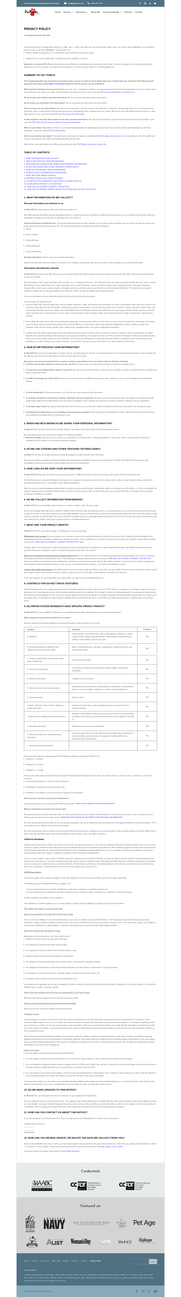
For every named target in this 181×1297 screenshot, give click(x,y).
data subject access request (112, 1147)
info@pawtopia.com (76, 3)
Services (67, 12)
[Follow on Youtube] (155, 3)
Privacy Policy (95, 1261)
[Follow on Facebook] (140, 3)
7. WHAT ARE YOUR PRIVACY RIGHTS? (40, 175)
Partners (128, 12)
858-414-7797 (97, 3)
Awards (66, 1261)
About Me (95, 12)
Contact (138, 12)
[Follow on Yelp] (150, 3)
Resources (81, 12)
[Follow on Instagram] (145, 3)
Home (58, 12)
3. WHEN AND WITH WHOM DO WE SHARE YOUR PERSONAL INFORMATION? (55, 164)
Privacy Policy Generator (69, 1151)
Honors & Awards (111, 12)
